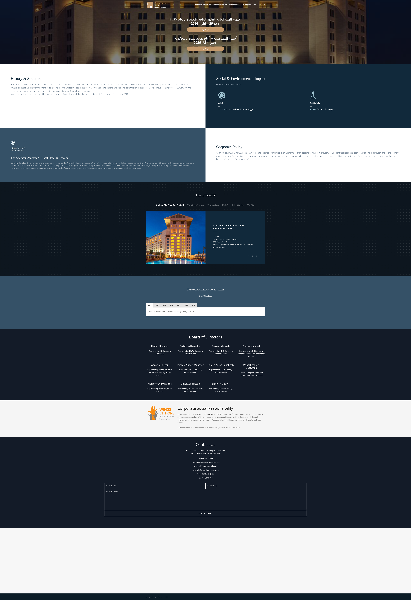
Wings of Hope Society (207, 414)
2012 (171, 305)
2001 (149, 305)
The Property (234, 5)
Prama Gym (213, 205)
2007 (157, 305)
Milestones (246, 5)
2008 (164, 305)
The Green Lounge (195, 205)
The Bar (251, 205)
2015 (178, 305)
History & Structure (203, 5)
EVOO (225, 205)
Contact (261, 5)
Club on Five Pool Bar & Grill (170, 205)
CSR (254, 5)
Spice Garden (238, 205)
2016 (186, 305)
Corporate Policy (220, 5)
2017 (193, 305)
